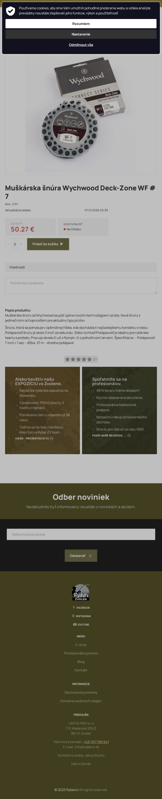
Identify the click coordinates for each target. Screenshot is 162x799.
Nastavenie (81, 34)
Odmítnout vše (81, 44)
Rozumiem (81, 23)
